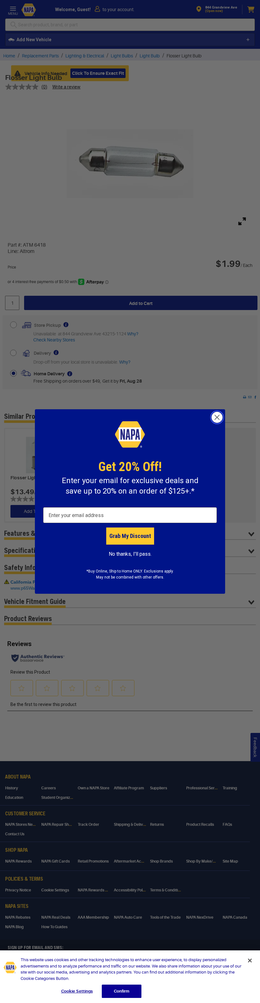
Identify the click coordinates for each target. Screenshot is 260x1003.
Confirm (122, 991)
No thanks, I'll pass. (130, 554)
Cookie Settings (77, 991)
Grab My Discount (130, 536)
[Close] (250, 960)
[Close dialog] (217, 417)
